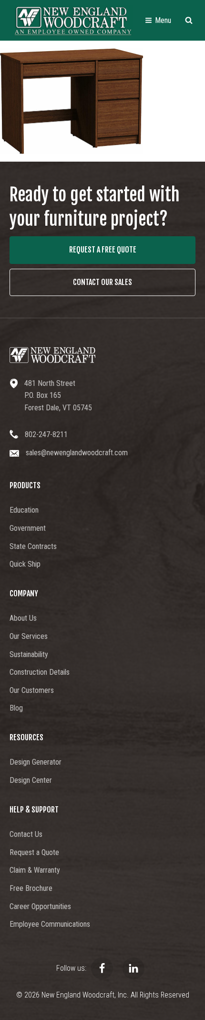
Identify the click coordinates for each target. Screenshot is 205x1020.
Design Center (31, 780)
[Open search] (188, 20)
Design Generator (36, 762)
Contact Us (26, 834)
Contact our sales (102, 282)
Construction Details (40, 672)
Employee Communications (50, 924)
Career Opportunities (40, 906)
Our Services (29, 636)
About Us (23, 618)
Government (28, 528)
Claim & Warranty (35, 870)
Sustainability (29, 654)
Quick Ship (25, 564)
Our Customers (32, 690)
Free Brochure (31, 888)
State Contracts (33, 546)
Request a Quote (34, 852)
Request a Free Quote (102, 249)
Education (24, 510)
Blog (16, 708)
